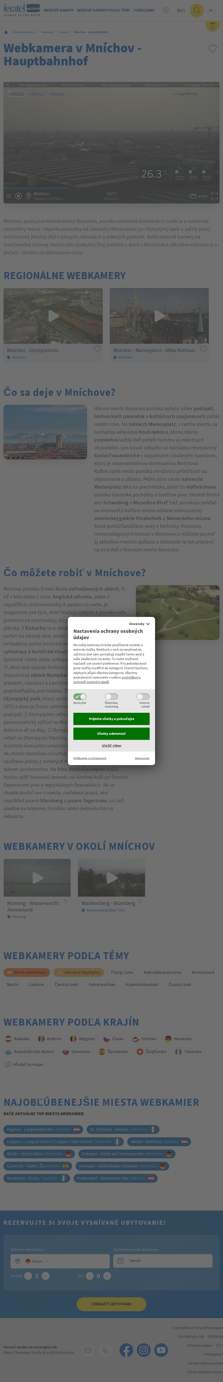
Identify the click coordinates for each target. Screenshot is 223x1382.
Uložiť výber (111, 745)
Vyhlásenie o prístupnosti (89, 758)
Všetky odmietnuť (111, 733)
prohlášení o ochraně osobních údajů (107, 679)
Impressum (142, 758)
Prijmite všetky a (111, 718)
